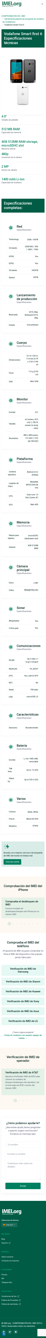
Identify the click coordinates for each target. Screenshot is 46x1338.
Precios (4, 1275)
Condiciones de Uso (9, 1296)
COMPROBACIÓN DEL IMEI (13, 16)
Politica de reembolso (10, 1304)
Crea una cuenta (12, 862)
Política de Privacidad (9, 1300)
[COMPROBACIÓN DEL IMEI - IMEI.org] (11, 4)
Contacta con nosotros (10, 1261)
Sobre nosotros (7, 1257)
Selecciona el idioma (10, 1220)
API (2, 1278)
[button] (9, 923)
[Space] (11, 1211)
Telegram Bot (6, 1282)
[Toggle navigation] (42, 4)
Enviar (23, 1186)
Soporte (4, 1243)
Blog (3, 1239)
